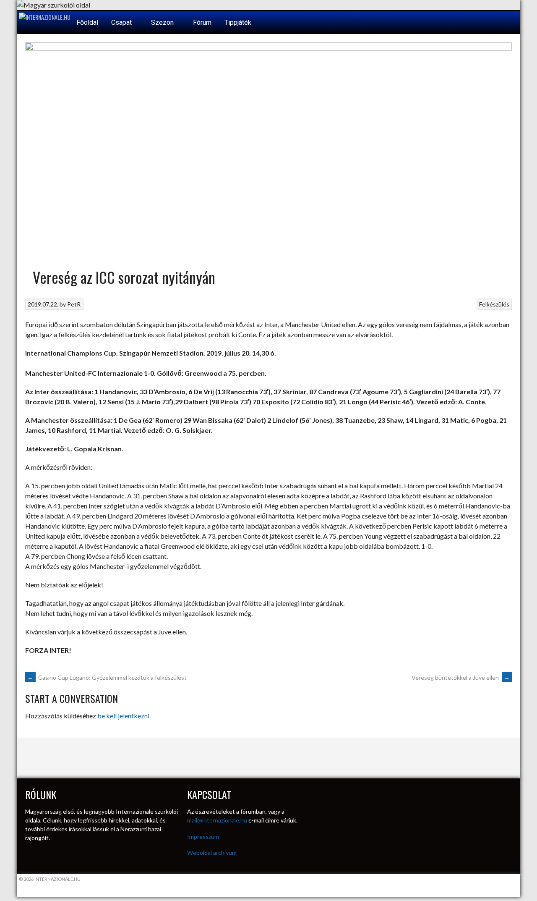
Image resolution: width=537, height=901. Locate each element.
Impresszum (203, 836)
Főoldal (87, 22)
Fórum (202, 22)
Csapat (122, 22)
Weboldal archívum (212, 852)
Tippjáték (237, 22)
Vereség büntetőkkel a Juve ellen (461, 677)
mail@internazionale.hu (217, 820)
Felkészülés (494, 304)
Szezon (163, 22)
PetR (74, 304)
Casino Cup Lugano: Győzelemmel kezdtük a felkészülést (107, 677)
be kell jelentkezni (123, 716)
